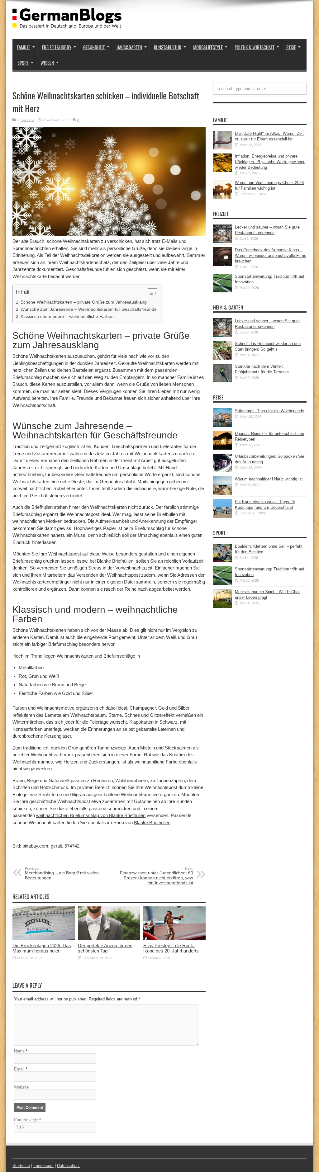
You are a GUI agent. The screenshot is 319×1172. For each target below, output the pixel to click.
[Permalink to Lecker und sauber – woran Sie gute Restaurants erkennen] (222, 241)
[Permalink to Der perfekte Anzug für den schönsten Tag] (109, 938)
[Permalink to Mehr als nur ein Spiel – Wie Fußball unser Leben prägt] (222, 606)
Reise (291, 47)
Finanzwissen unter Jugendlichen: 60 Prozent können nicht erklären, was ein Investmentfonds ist (156, 876)
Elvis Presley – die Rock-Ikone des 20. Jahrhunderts (171, 948)
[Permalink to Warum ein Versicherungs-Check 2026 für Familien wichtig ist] (222, 197)
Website (21, 1087)
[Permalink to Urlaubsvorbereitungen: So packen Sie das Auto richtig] (222, 471)
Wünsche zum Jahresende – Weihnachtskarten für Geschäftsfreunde (89, 309)
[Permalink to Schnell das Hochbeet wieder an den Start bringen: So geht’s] (222, 358)
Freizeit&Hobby (56, 47)
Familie (23, 47)
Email (19, 1069)
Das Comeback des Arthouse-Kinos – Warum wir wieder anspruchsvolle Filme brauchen (270, 255)
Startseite (21, 1165)
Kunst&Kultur (167, 47)
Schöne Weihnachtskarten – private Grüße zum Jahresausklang (84, 302)
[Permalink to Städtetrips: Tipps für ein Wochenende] (222, 425)
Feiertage (27, 120)
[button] (149, 293)
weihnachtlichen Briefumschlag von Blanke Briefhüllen (90, 815)
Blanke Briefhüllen (115, 561)
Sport (23, 62)
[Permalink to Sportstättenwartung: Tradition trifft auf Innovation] (222, 291)
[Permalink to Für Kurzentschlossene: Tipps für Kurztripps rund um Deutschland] (222, 516)
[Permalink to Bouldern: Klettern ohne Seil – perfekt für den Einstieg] (222, 561)
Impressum (43, 1165)
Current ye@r (27, 1120)
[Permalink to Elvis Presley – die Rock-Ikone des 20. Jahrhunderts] (174, 938)
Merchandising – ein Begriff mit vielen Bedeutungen (62, 873)
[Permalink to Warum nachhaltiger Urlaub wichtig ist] (222, 493)
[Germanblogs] (66, 23)
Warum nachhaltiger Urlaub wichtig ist (269, 479)
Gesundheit (94, 47)
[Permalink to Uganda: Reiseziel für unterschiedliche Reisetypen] (222, 448)
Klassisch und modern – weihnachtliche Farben (67, 316)
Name (19, 1051)
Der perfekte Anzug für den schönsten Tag (105, 948)
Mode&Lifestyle (208, 47)
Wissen (47, 62)
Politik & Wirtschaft (254, 47)
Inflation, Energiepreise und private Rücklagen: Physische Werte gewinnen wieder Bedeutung (270, 162)
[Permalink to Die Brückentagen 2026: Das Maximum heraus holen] (43, 938)
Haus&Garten (129, 47)
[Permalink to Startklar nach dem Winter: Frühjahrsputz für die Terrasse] (222, 381)
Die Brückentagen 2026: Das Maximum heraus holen (41, 948)
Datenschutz (68, 1165)
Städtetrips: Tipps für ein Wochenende (269, 411)
